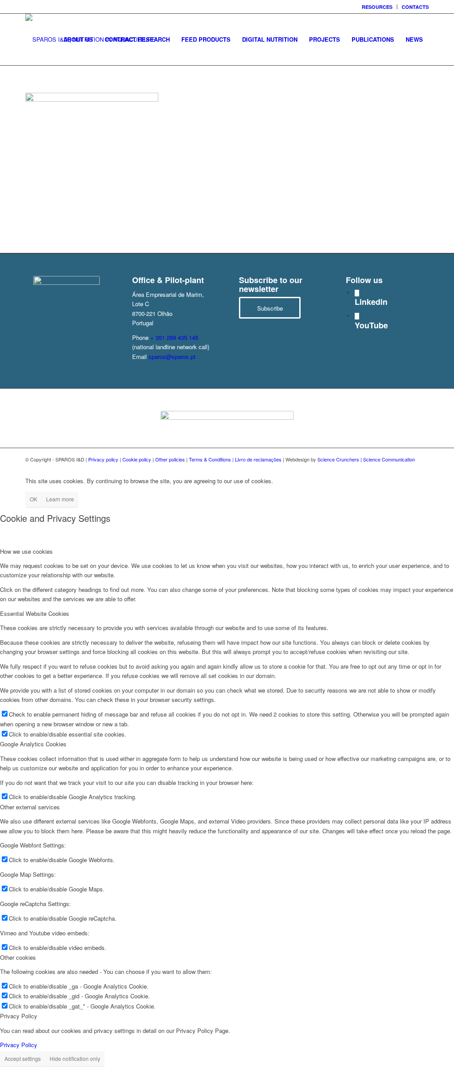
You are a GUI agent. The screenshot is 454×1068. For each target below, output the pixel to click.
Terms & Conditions (210, 459)
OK (33, 499)
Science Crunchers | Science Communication (366, 459)
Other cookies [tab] (18, 957)
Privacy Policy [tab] (18, 1016)
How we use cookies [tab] (26, 551)
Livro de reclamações (258, 459)
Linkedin (371, 301)
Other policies (170, 459)
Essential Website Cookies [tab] (34, 613)
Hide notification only (75, 1058)
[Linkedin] (357, 293)
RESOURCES (377, 7)
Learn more (60, 499)
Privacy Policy (18, 1044)
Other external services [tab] (30, 807)
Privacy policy (103, 459)
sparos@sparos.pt (172, 356)
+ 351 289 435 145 (174, 337)
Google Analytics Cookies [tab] (33, 744)
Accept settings (22, 1058)
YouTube (371, 325)
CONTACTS (415, 7)
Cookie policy (136, 459)
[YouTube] (357, 316)
